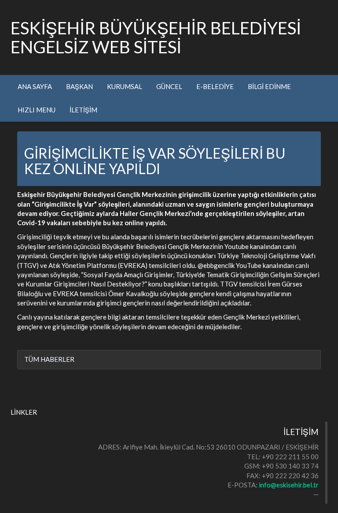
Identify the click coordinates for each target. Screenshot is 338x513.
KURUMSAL (124, 86)
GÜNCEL (169, 86)
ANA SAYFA (35, 86)
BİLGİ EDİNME (269, 86)
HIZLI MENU (36, 110)
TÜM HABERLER (49, 359)
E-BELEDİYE (215, 86)
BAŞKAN (79, 86)
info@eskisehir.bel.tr (289, 485)
